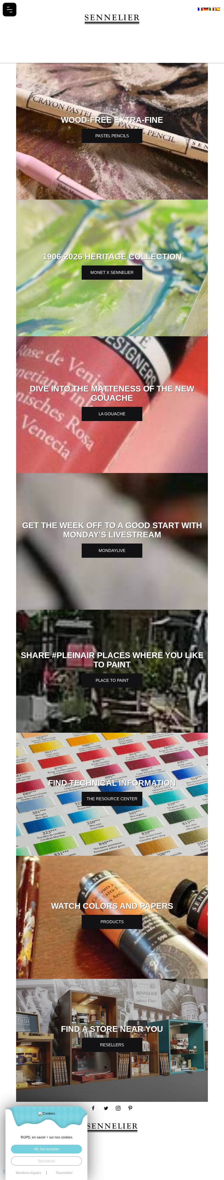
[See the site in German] (206, 9)
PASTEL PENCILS (112, 135)
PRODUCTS (112, 921)
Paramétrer (64, 1173)
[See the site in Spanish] (217, 9)
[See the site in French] (201, 9)
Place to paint (112, 680)
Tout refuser (46, 1161)
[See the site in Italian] (212, 9)
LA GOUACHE (112, 413)
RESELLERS (112, 1044)
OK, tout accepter (46, 1149)
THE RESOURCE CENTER (112, 798)
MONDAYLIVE (112, 550)
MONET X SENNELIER (112, 272)
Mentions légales (28, 1173)
